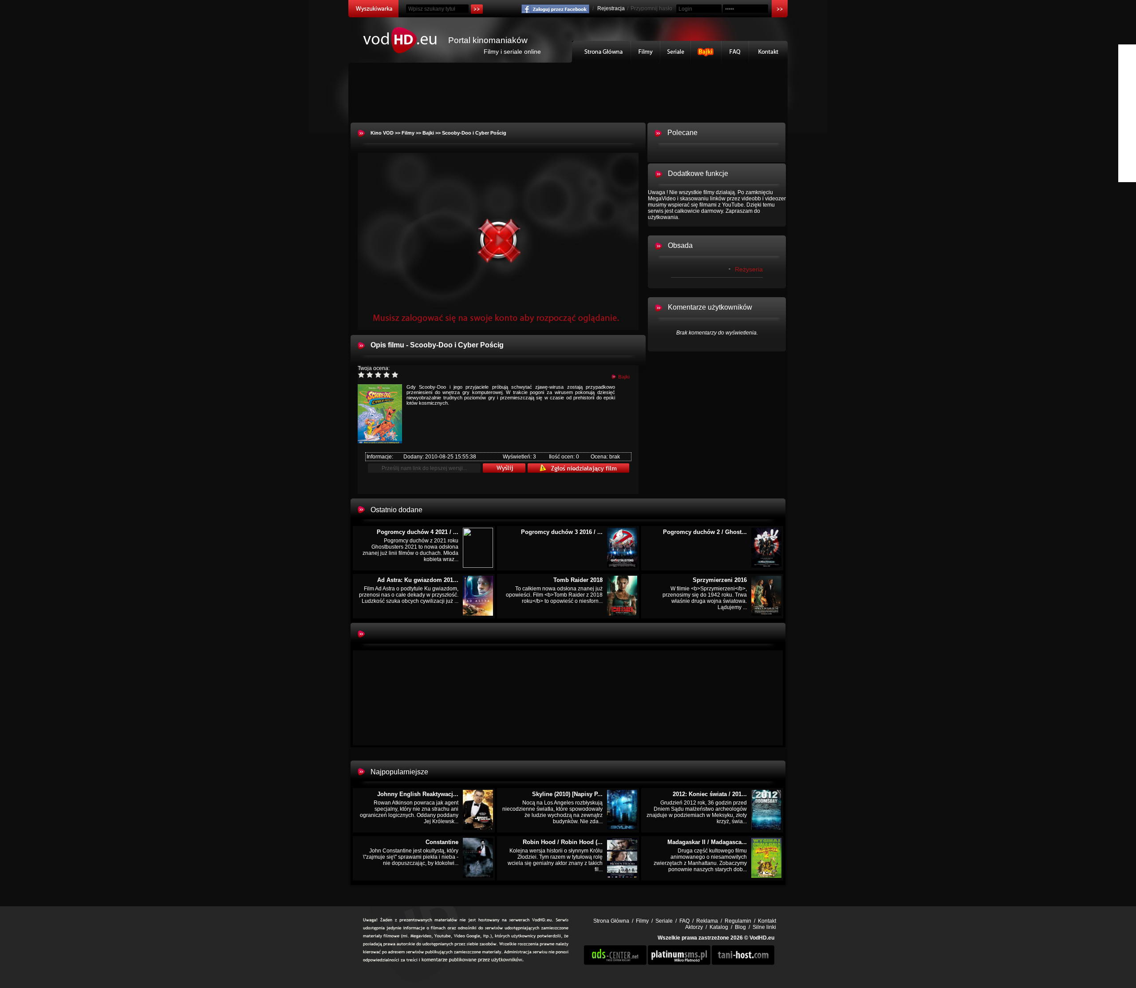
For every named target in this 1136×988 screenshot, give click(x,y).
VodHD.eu (761, 938)
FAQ (735, 52)
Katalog (719, 927)
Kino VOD (382, 132)
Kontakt (768, 52)
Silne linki (764, 927)
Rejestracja (611, 8)
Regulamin (738, 921)
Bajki (706, 52)
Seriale (675, 52)
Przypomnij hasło (651, 8)
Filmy (645, 52)
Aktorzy (694, 927)
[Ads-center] (615, 963)
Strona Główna (601, 52)
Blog (740, 927)
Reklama (707, 921)
